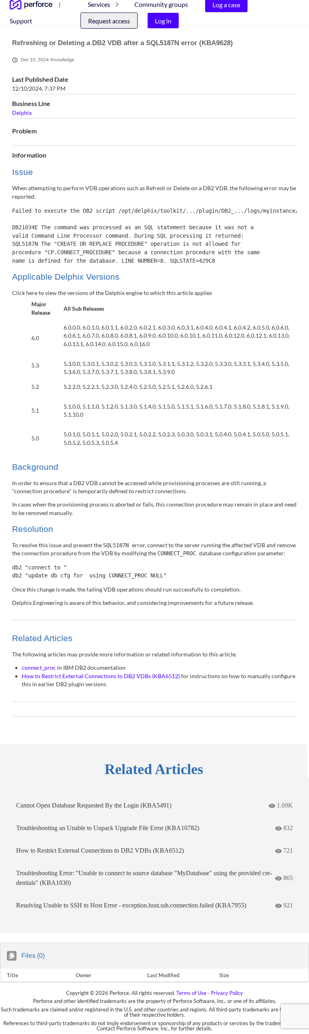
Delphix (22, 112)
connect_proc (39, 667)
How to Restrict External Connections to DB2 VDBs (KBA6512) (101, 676)
